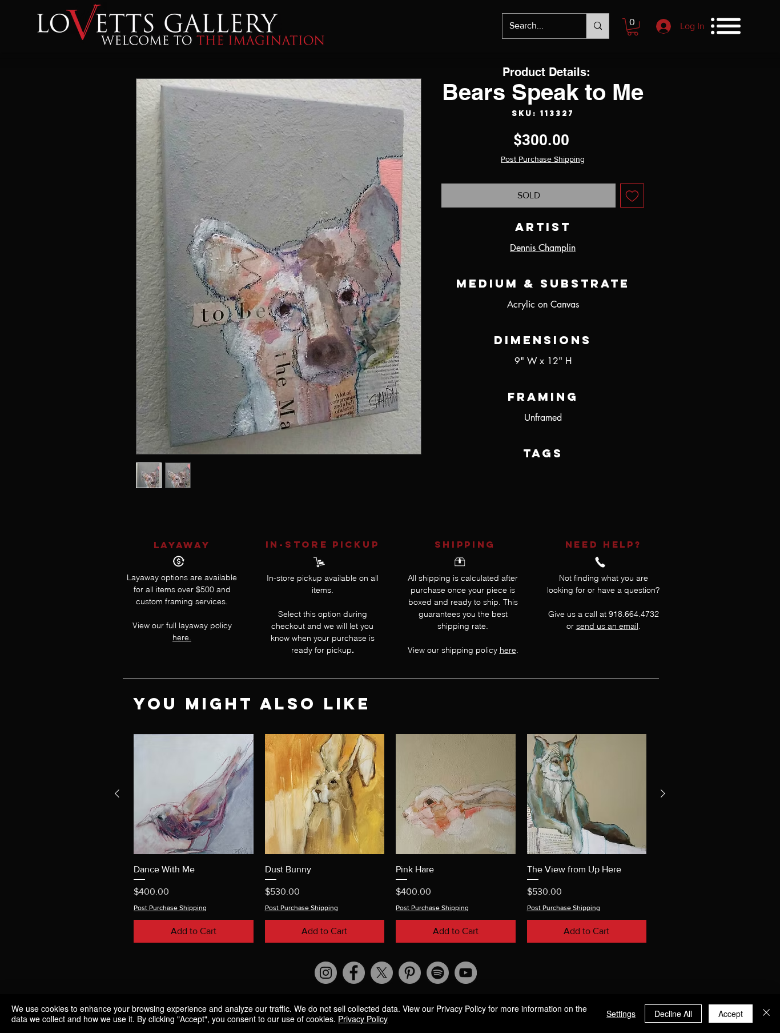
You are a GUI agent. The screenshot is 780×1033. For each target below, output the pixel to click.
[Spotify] (438, 973)
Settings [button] (621, 1013)
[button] (632, 26)
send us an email (607, 626)
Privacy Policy (363, 1018)
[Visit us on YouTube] (466, 973)
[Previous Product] (117, 793)
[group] (390, 838)
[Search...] (597, 26)
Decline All (673, 1013)
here (508, 650)
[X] (382, 973)
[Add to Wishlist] (632, 196)
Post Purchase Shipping (543, 158)
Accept (730, 1013)
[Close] (766, 1013)
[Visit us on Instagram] (326, 973)
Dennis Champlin (543, 248)
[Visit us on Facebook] (354, 973)
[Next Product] (663, 793)
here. (181, 637)
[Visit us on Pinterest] (410, 973)
